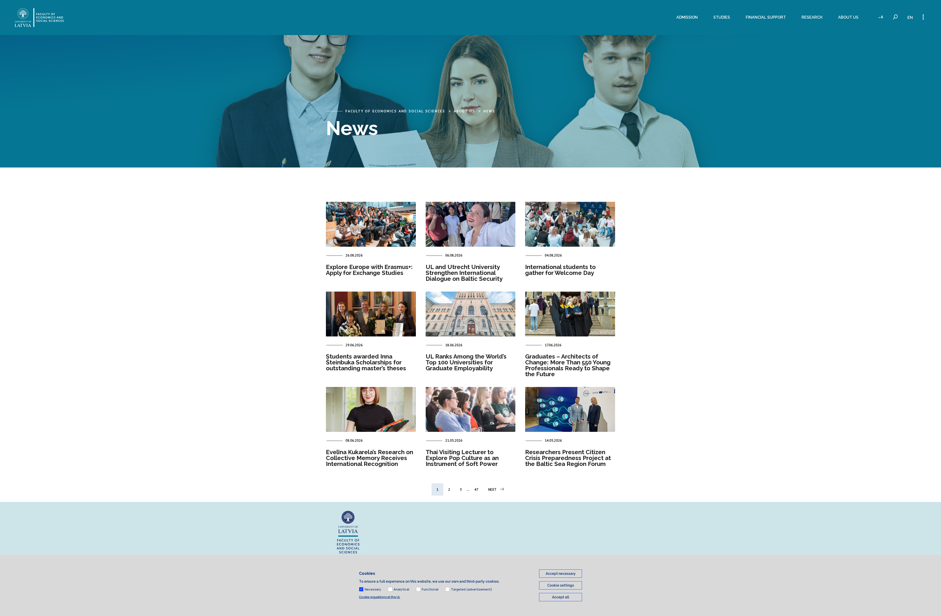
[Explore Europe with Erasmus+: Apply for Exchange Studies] (371, 224)
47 (476, 489)
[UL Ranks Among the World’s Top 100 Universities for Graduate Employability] (471, 314)
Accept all (560, 597)
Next (492, 489)
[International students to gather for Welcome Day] (570, 224)
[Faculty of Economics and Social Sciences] (39, 17)
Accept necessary (561, 574)
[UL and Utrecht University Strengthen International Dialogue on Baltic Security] (471, 224)
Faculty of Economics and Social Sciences (395, 111)
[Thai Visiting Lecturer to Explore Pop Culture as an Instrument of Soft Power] (471, 409)
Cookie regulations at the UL (379, 597)
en (910, 17)
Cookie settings (560, 585)
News (489, 111)
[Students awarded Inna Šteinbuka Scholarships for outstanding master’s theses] (371, 314)
